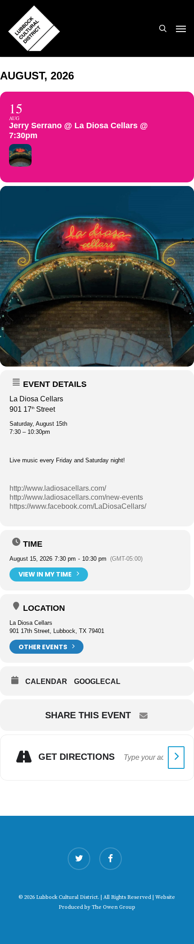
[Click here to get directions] (176, 757)
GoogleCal (97, 681)
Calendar (46, 681)
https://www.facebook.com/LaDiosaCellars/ (77, 506)
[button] (181, 28)
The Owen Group (113, 907)
